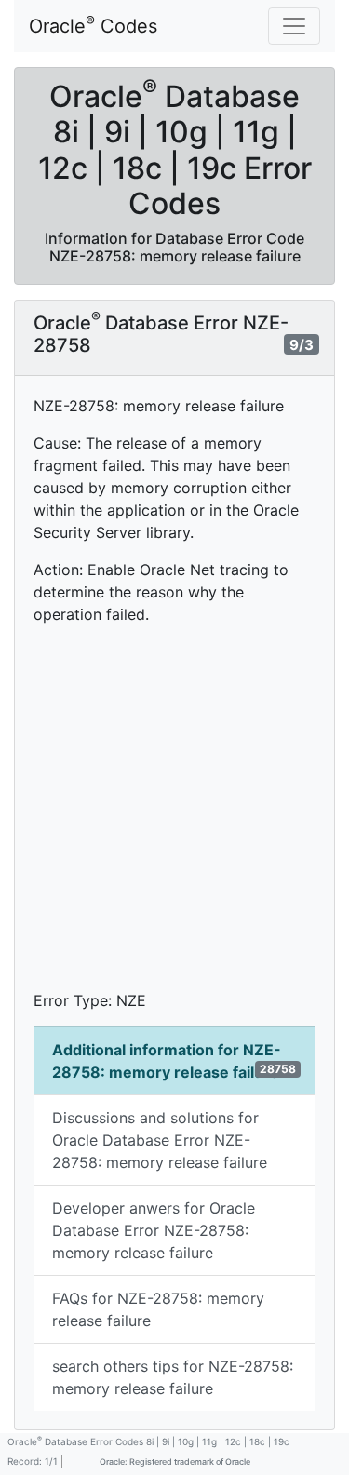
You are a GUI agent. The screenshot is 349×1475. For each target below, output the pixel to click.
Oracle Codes (93, 25)
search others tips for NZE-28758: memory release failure (172, 1377)
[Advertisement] (174, 814)
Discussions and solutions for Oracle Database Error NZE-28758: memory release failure (159, 1140)
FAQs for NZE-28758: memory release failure (158, 1309)
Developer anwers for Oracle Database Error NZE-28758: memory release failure (153, 1230)
